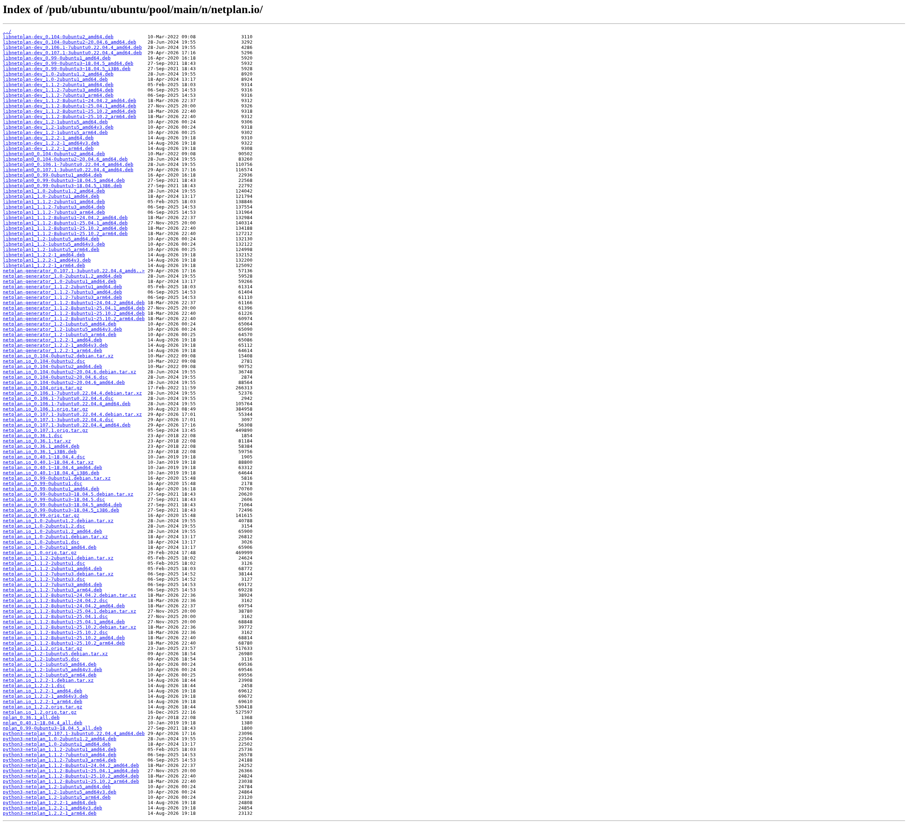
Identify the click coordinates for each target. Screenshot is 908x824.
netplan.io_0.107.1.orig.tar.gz (45, 430)
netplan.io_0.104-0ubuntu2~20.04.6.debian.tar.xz (69, 371)
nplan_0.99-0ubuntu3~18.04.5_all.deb (52, 728)
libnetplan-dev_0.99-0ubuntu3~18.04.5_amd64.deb (68, 63)
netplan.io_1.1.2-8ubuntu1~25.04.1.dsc (55, 616)
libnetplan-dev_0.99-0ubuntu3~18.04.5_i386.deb (67, 68)
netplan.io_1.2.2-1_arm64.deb (42, 701)
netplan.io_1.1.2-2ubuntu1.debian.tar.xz (58, 558)
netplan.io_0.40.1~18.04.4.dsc (44, 457)
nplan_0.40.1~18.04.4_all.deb (42, 722)
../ (7, 31)
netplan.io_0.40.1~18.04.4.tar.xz (48, 462)
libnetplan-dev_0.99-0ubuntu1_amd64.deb (57, 58)
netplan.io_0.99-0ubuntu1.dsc (42, 483)
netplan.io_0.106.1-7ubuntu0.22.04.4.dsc (58, 398)
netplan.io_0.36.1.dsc (32, 435)
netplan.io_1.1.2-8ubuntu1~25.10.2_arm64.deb (64, 643)
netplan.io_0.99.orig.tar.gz (41, 515)
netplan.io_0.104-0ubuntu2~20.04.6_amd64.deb (64, 382)
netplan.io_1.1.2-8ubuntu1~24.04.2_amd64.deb (64, 605)
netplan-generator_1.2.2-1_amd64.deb (52, 340)
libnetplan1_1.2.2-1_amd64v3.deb (47, 260)
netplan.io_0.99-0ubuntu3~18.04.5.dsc (54, 499)
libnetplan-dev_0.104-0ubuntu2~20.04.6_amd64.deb (69, 42)
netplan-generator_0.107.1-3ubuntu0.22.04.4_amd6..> (74, 270)
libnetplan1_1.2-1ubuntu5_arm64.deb (51, 249)
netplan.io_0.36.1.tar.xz (37, 441)
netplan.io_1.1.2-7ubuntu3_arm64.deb (52, 589)
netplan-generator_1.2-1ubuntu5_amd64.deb (59, 324)
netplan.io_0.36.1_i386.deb (40, 451)
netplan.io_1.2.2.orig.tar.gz (42, 706)
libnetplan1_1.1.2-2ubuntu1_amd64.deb (54, 201)
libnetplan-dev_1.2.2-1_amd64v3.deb (51, 143)
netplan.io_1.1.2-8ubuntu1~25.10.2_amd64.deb (64, 637)
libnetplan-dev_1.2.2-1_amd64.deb (48, 137)
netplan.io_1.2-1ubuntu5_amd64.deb (49, 664)
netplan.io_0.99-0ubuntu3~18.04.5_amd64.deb (62, 504)
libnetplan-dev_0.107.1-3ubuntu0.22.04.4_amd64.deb (72, 52)
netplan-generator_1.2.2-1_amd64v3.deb (55, 345)
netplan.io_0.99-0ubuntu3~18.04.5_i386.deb (61, 510)
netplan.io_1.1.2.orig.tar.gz (42, 648)
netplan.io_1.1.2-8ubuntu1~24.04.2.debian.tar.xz (69, 595)
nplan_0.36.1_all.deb (31, 717)
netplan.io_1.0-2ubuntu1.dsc (41, 542)
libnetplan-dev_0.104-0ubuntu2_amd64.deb (58, 36)
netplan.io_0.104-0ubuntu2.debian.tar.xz (58, 355)
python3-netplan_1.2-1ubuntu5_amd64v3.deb (59, 792)
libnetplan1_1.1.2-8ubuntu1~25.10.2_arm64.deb (65, 233)
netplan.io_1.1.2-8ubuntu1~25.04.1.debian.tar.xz (69, 611)
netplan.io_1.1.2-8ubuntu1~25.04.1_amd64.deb (64, 621)
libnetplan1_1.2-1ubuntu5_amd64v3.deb (54, 244)
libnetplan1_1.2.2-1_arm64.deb (44, 265)
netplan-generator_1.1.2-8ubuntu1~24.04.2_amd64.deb (74, 302)
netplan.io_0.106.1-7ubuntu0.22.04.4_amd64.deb (67, 403)
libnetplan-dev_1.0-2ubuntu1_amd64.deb (55, 79)
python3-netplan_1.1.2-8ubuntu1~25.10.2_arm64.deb (71, 781)
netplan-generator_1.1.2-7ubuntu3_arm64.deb (62, 297)
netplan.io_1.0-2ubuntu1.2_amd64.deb (52, 531)
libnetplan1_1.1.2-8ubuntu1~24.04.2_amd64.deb (65, 217)
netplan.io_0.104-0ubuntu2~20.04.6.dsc (55, 377)
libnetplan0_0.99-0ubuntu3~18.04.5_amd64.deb (64, 180)
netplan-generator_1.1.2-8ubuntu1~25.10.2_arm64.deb (74, 318)
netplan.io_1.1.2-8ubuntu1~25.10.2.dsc (55, 632)
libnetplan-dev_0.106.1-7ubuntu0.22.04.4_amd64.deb (72, 47)
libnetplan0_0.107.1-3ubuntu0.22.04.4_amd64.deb (68, 169)
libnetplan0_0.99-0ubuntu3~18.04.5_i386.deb (62, 185)
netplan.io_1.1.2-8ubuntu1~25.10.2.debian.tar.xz (69, 627)
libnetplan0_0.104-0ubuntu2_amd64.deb (54, 153)
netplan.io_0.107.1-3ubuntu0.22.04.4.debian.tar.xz (72, 414)
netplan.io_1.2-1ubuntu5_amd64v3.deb (52, 669)
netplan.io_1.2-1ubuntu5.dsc (41, 659)
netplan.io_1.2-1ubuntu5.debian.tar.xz (55, 653)
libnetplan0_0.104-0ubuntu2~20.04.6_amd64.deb (65, 159)
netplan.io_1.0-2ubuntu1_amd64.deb (49, 547)
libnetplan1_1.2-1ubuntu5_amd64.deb (51, 238)
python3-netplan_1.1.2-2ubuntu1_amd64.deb (59, 749)
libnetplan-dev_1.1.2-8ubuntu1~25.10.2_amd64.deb (69, 111)
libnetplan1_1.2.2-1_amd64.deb (44, 254)
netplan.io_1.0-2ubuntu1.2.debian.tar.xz (58, 520)
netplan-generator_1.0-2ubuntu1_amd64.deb (59, 281)
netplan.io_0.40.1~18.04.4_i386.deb (51, 472)
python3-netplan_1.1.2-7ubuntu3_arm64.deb (59, 760)
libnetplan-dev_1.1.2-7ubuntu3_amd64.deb (58, 90)
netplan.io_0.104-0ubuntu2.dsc (44, 361)
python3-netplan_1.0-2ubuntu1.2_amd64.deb (59, 738)
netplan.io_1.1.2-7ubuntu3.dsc (44, 579)
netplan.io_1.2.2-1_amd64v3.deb (45, 696)
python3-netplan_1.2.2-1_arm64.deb (49, 813)
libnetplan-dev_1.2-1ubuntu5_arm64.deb (55, 132)
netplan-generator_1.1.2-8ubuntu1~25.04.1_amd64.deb (74, 308)
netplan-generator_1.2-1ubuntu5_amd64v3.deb (62, 329)
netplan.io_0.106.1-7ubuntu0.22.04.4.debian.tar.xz (72, 393)
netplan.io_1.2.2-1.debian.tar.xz (48, 680)
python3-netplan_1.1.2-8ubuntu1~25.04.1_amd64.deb (71, 770)
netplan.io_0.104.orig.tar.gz (42, 387)
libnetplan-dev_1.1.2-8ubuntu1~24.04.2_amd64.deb (69, 100)
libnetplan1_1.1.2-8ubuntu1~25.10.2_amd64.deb (65, 228)
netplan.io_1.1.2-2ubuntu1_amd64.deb (52, 568)
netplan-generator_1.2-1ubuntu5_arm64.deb (59, 334)
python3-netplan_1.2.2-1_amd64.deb (49, 802)
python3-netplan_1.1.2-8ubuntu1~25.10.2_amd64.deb (71, 776)
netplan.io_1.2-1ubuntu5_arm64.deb (49, 675)
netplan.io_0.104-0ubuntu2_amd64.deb (52, 366)
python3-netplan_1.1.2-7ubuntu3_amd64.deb (59, 754)
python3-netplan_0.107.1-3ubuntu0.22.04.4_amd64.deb (74, 733)
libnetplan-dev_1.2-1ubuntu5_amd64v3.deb (58, 127)
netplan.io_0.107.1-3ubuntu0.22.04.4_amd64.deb (67, 425)
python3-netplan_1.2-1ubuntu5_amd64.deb (57, 786)
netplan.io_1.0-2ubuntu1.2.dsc (44, 526)
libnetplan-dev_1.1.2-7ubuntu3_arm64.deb (58, 95)
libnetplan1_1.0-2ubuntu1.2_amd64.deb (54, 191)
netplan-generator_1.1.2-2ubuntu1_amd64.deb (62, 286)
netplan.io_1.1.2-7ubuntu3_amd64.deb (52, 584)
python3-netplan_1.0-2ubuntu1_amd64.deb (57, 744)
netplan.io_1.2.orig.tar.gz (40, 712)
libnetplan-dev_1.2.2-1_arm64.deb (48, 148)
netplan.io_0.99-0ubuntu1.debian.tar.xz (57, 478)
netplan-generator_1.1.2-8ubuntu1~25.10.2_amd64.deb (74, 313)
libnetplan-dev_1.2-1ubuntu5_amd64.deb (55, 121)
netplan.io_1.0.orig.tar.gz (40, 552)
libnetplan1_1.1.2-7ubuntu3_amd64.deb (54, 207)
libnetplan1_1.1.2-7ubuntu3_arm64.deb (54, 212)
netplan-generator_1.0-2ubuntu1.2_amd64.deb (62, 276)
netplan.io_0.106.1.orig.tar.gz (45, 409)
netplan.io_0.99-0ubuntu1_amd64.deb (51, 488)
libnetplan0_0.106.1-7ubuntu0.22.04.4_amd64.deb (68, 164)
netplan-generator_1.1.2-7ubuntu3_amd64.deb (62, 292)
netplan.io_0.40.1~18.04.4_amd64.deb (52, 467)
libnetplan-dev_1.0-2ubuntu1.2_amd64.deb (58, 74)
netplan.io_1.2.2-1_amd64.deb (42, 691)
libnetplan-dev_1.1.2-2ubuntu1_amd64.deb (58, 84)
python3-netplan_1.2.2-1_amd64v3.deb (52, 808)
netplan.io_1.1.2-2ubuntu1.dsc (44, 563)
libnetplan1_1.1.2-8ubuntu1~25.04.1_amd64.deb (65, 223)
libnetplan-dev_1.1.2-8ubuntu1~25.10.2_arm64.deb (69, 116)
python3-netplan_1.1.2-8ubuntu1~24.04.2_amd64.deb (71, 765)
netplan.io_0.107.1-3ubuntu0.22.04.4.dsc (58, 419)
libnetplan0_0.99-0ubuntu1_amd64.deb (52, 175)
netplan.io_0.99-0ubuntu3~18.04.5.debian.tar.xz (68, 494)
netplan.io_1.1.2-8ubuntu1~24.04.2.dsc (55, 600)
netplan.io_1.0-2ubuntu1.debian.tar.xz (55, 536)
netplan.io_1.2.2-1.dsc (34, 685)
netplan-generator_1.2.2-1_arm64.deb (52, 350)
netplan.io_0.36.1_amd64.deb (41, 446)
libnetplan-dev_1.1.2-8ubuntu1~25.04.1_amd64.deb (69, 105)
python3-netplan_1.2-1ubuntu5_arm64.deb (57, 797)
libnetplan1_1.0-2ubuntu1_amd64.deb (51, 196)
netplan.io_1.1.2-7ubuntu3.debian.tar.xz (58, 574)
